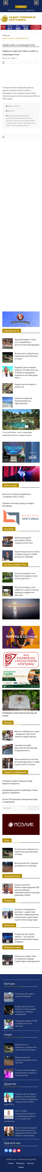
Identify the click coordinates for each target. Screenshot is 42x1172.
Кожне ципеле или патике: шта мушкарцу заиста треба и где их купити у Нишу (27, 762)
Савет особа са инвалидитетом (17, 125)
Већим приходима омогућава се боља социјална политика (24, 540)
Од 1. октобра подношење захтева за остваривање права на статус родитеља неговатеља (19, 1116)
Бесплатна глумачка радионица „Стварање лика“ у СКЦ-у (16, 495)
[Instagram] (14, 1150)
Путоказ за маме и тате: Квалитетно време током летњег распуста (26, 576)
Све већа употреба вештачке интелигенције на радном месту (26, 748)
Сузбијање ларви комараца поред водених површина (17, 782)
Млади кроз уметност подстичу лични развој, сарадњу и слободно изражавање (25, 1010)
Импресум (20, 1163)
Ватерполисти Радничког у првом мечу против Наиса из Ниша (27, 356)
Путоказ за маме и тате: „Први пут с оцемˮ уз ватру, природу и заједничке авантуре (27, 591)
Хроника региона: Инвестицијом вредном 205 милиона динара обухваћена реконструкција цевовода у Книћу (27, 890)
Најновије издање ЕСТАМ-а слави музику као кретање (26, 1023)
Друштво (11, 111)
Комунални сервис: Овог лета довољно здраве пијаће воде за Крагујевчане (27, 959)
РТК (15, 58)
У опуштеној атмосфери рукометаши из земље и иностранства (26, 1072)
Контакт (30, 1163)
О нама (10, 1163)
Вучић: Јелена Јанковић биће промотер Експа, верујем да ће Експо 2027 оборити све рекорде (26, 1132)
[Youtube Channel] (19, 1150)
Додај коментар (13, 106)
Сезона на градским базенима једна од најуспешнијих (23, 401)
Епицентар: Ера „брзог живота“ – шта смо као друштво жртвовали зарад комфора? (26, 938)
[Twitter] (10, 1150)
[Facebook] (6, 1150)
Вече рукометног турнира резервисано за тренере (26, 864)
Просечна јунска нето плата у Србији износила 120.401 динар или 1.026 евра (27, 554)
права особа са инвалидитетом (23, 123)
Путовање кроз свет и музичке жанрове (25, 995)
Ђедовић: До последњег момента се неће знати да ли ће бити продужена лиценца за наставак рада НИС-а (26, 372)
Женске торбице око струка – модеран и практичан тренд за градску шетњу (27, 734)
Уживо (21, 1167)
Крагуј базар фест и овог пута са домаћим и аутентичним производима (27, 342)
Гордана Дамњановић (16, 116)
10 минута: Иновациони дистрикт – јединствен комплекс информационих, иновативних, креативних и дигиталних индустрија (27, 914)
